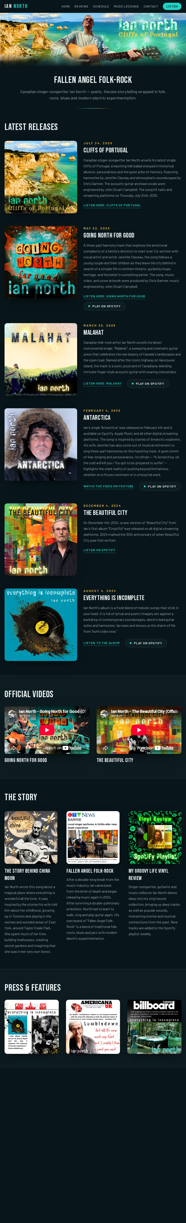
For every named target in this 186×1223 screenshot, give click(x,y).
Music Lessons (126, 6)
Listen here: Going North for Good (114, 296)
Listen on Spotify (99, 550)
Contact (151, 6)
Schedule (101, 6)
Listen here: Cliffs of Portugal (112, 205)
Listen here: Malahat (102, 383)
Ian (16, 6)
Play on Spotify (106, 306)
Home (66, 6)
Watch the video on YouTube (108, 486)
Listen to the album (101, 643)
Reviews (81, 6)
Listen (172, 6)
